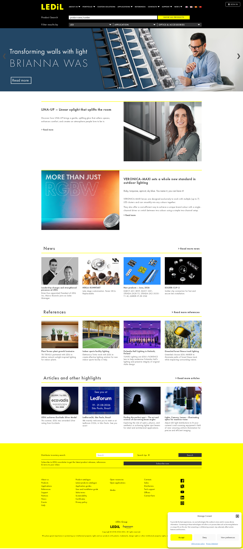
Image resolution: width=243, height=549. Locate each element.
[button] (237, 516)
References (140, 7)
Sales (146, 482)
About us (73, 7)
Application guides (83, 486)
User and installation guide (87, 489)
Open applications (117, 482)
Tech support (149, 489)
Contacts (153, 7)
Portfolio (88, 7)
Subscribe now (162, 463)
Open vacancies (117, 479)
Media (112, 490)
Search (190, 455)
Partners (44, 495)
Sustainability (81, 495)
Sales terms (80, 492)
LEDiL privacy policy (198, 544)
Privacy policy (81, 502)
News (177, 7)
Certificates (80, 499)
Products (44, 482)
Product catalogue (83, 479)
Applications (124, 7)
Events (44, 502)
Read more (48, 129)
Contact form (149, 495)
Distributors (149, 486)
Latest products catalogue (86, 482)
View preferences (228, 537)
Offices (147, 492)
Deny (204, 537)
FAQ (43, 505)
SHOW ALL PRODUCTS (173, 17)
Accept (181, 537)
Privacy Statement (212, 544)
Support (166, 7)
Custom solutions (106, 7)
